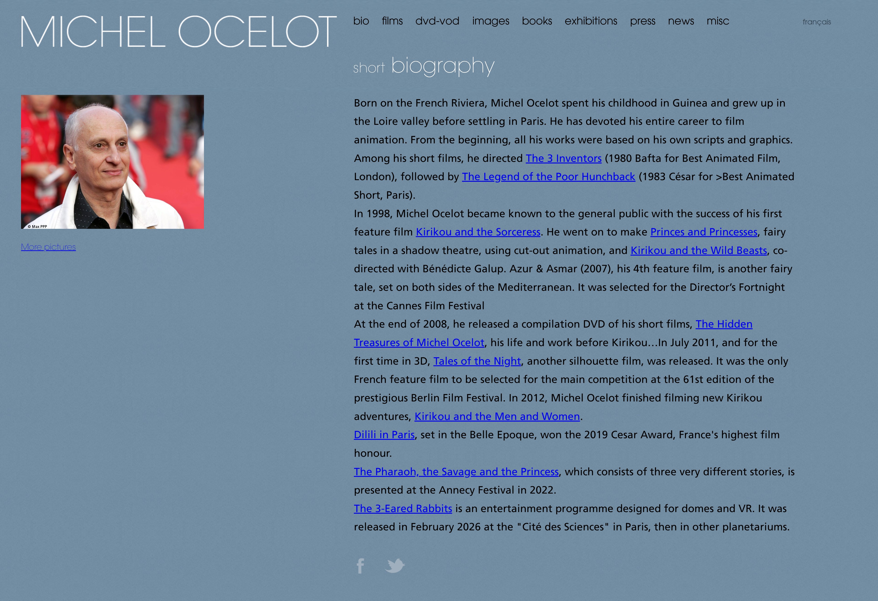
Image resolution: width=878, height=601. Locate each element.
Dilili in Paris (384, 435)
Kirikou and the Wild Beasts (699, 251)
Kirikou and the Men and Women (497, 417)
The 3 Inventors (564, 159)
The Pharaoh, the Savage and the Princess (456, 472)
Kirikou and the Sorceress (478, 232)
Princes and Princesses (704, 232)
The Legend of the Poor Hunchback (549, 177)
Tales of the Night (477, 362)
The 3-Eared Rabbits (403, 509)
